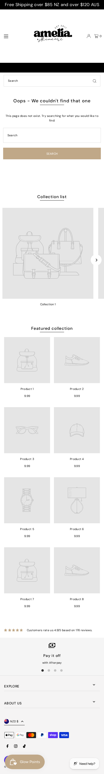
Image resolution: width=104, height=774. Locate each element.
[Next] (96, 260)
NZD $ (14, 721)
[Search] (94, 81)
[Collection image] (47, 253)
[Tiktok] (24, 746)
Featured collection (52, 328)
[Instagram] (15, 746)
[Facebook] (7, 746)
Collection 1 (48, 304)
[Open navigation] (13, 36)
